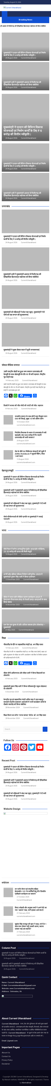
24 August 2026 (11, 58)
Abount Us (6, 1053)
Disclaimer (6, 1064)
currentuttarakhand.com (26, 425)
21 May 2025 (10, 630)
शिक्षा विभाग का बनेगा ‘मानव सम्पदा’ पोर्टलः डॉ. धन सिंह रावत (25, 715)
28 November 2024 (12, 707)
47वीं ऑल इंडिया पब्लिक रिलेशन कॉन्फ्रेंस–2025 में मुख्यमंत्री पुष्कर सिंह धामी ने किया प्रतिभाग (23, 575)
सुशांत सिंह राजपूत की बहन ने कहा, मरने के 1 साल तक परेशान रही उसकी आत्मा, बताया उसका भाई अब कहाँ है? (30, 926)
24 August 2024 (23, 441)
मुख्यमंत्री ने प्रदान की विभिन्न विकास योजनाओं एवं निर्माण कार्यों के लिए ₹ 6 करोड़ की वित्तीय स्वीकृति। (25, 53)
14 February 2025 (12, 380)
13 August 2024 (23, 459)
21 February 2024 (23, 913)
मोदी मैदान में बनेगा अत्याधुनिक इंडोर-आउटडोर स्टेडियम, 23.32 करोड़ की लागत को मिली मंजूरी (24, 550)
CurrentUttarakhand (28, 58)
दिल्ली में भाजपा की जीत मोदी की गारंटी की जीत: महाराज (23, 405)
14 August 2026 (11, 554)
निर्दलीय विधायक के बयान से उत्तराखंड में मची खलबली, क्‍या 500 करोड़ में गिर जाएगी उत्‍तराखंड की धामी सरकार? (30, 435)
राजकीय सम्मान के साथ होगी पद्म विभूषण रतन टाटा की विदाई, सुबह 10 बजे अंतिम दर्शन (31, 417)
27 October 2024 (23, 897)
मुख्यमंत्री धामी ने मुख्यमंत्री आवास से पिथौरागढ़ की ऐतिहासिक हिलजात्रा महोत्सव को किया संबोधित (22, 83)
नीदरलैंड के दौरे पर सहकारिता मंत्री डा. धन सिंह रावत (23, 644)
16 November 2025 (12, 605)
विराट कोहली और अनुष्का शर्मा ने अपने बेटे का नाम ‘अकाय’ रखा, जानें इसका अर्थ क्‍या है (31, 908)
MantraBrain (26, 1083)
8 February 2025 (11, 409)
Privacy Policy (7, 1060)
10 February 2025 (12, 648)
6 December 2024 (12, 692)
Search (45, 729)
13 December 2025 (12, 579)
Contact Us (6, 1056)
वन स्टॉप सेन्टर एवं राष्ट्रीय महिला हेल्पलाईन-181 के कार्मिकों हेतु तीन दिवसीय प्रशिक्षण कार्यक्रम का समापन (30, 891)
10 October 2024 (23, 422)
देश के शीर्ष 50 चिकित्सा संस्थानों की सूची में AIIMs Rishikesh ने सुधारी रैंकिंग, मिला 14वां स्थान (30, 453)
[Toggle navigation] (10, 14)
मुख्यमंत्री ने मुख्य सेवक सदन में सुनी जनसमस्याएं (21, 349)
